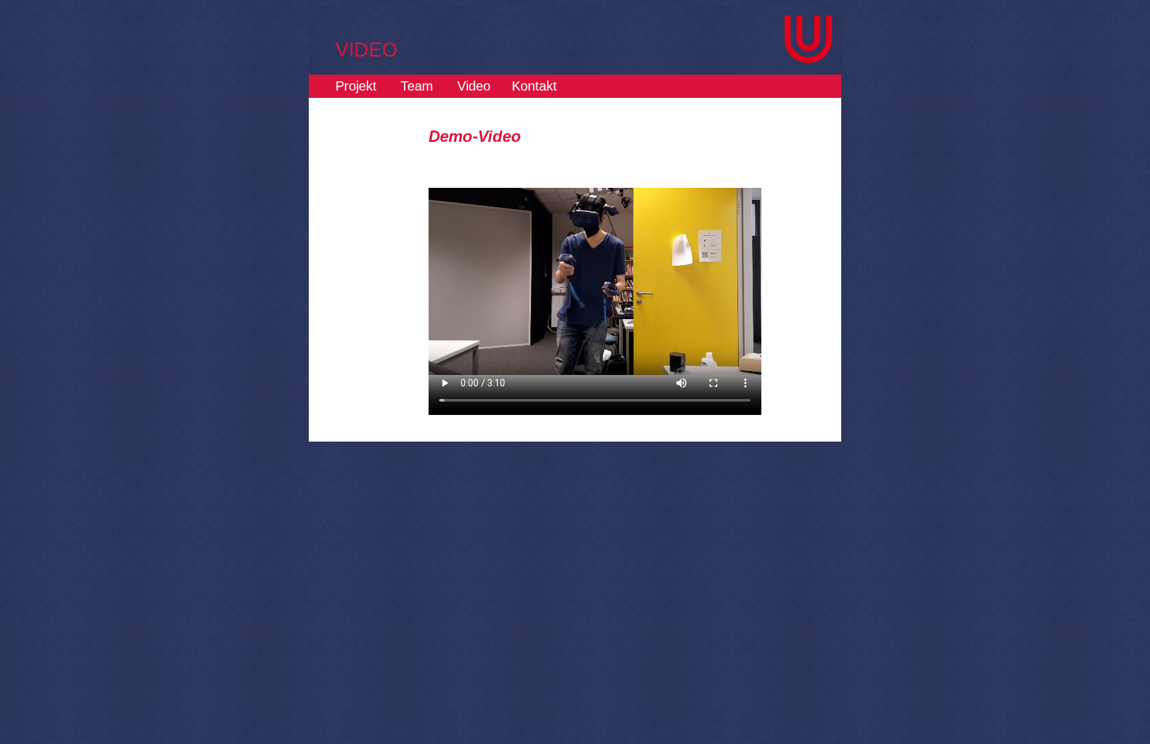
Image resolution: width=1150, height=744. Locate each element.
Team (417, 86)
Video (473, 86)
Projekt (356, 86)
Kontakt (534, 86)
